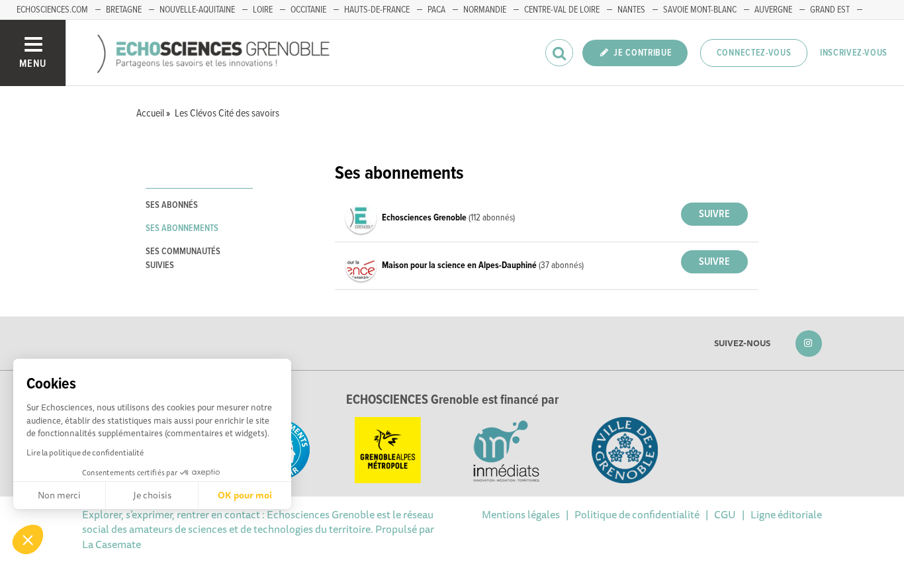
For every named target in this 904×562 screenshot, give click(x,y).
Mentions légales (521, 514)
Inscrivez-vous (853, 53)
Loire (263, 10)
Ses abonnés (172, 205)
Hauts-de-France (377, 10)
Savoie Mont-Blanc (700, 10)
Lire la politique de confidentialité (85, 452)
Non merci (59, 495)
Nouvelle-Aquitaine (197, 10)
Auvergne (773, 10)
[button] (28, 539)
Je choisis (152, 495)
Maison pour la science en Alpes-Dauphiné (460, 265)
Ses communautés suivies (183, 258)
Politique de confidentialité (637, 514)
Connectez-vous (754, 53)
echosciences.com (52, 10)
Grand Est (830, 10)
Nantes (631, 10)
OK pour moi (245, 495)
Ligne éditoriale (786, 514)
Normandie (484, 10)
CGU (725, 514)
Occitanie (308, 10)
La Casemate (111, 544)
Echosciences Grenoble (425, 218)
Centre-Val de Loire (562, 10)
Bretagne (124, 10)
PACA (436, 10)
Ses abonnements (182, 228)
